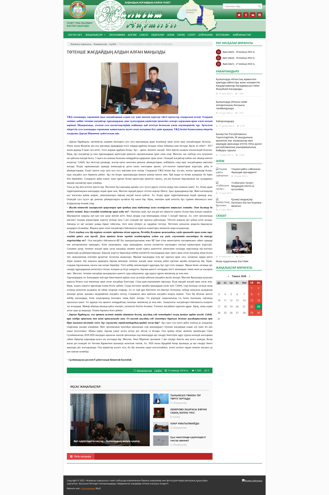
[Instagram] (259, 14)
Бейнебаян (205, 34)
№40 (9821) (228, 63)
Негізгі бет (75, 34)
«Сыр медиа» (88, 488)
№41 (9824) (228, 57)
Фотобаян (222, 34)
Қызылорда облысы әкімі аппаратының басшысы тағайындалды (231, 105)
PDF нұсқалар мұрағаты (234, 43)
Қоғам (132, 34)
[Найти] (259, 6)
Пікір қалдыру (82, 456)
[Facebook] (245, 14)
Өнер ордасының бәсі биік (232, 261)
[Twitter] (239, 14)
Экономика (117, 34)
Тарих (181, 34)
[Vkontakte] (252, 14)
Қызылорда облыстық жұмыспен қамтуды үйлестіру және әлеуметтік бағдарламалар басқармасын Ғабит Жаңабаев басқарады (238, 84)
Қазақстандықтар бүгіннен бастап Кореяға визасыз (246, 202)
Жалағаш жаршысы (139, 15)
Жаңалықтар (94, 34)
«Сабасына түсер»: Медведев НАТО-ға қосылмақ (242, 186)
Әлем (170, 34)
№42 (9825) (228, 51)
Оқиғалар (157, 34)
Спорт (192, 34)
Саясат (143, 34)
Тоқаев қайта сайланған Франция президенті (245, 170)
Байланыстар (242, 34)
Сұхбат (158, 370)
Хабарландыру (225, 121)
